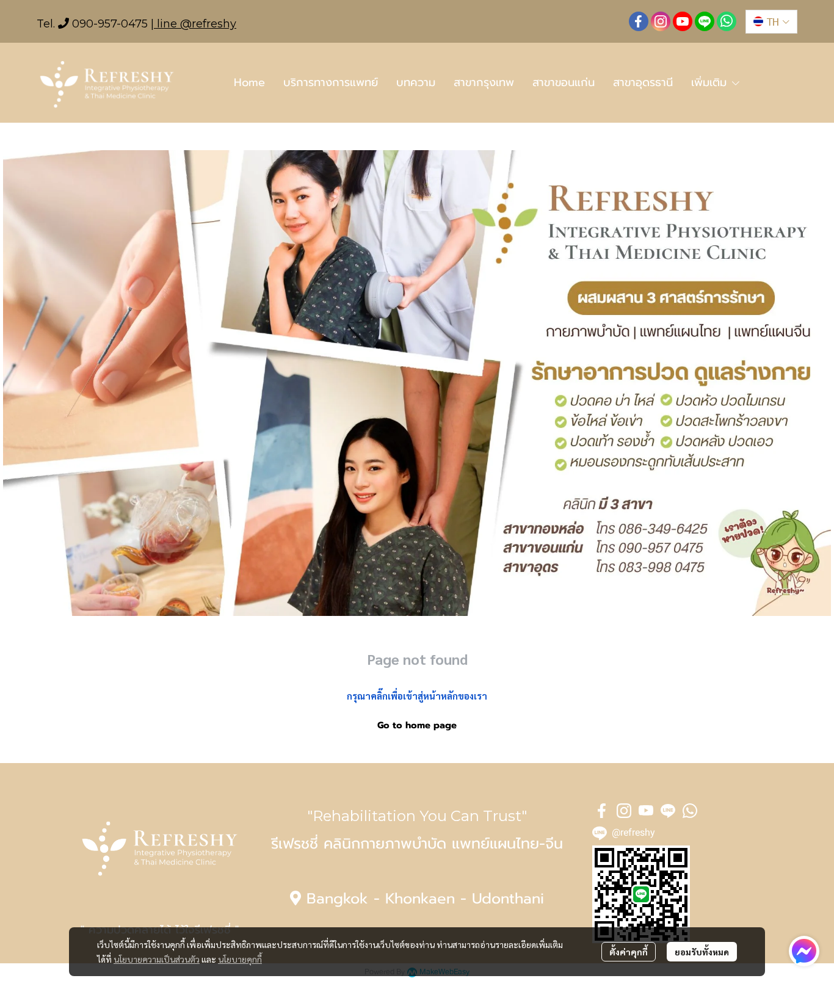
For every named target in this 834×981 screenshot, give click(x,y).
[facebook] (638, 21)
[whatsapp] (726, 21)
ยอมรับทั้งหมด (702, 951)
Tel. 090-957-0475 (92, 24)
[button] (771, 22)
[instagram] (660, 21)
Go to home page (417, 725)
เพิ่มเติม (711, 82)
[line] (704, 21)
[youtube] (682, 21)
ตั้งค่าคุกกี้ (628, 951)
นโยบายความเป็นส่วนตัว (157, 959)
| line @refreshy (193, 24)
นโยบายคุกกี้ (240, 959)
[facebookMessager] (804, 951)
